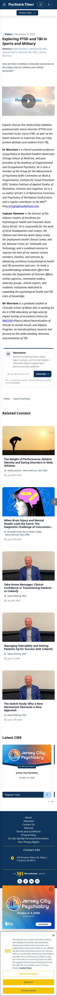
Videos (7, 398)
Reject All (28, 982)
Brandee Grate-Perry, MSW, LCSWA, (24, 531)
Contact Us (29, 824)
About (28, 817)
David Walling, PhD (16, 596)
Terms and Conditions (28, 831)
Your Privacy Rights (28, 842)
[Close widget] (51, 889)
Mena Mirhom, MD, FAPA (35, 470)
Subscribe (41, 374)
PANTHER (7, 320)
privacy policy (14, 382)
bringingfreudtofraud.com (23, 206)
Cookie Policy (25, 968)
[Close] (53, 935)
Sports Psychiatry (21, 398)
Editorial (28, 828)
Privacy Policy (28, 835)
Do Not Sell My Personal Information (28, 838)
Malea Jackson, (14, 470)
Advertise (28, 821)
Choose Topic (25, 12)
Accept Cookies (28, 990)
